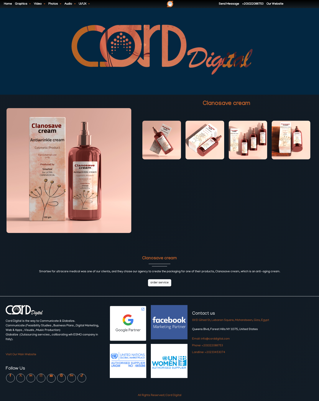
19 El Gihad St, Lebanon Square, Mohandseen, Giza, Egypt (230, 320)
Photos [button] (53, 4)
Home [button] (8, 4)
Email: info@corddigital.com (211, 339)
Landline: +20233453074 (208, 352)
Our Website (274, 4)
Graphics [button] (21, 4)
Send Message (229, 4)
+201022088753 (252, 4)
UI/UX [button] (83, 4)
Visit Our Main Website (21, 354)
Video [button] (38, 4)
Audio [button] (68, 4)
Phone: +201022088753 (207, 345)
